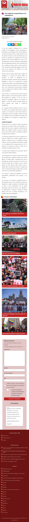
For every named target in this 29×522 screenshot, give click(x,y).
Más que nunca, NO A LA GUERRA (11, 253)
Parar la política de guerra (9, 233)
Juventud (4, 491)
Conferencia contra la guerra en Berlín (10, 461)
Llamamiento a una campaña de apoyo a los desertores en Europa (15, 454)
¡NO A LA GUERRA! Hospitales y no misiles (13, 286)
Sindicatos (4, 510)
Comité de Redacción (7, 437)
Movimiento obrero (6, 498)
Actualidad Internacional (7, 468)
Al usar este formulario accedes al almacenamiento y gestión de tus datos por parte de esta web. (17, 392)
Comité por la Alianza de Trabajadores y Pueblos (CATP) (13, 478)
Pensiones (4, 500)
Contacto (4, 440)
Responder (9, 424)
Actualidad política (6, 471)
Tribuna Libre (5, 512)
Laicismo (4, 494)
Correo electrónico (8, 373)
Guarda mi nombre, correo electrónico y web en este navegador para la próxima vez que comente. (15, 385)
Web (5, 378)
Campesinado (5, 475)
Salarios (4, 505)
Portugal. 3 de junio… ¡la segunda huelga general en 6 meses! (14, 459)
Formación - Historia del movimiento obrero (11, 489)
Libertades (4, 496)
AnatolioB (22, 518)
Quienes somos (5, 435)
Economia (4, 482)
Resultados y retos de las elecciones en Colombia (12, 456)
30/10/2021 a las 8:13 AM (12, 410)
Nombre (6, 368)
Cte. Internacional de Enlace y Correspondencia (11, 480)
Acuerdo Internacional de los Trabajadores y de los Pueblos (14, 473)
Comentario (7, 349)
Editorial (7, 38)
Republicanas (5, 503)
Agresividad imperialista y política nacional (13, 333)
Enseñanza (4, 487)
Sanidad (4, 507)
